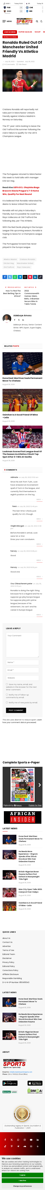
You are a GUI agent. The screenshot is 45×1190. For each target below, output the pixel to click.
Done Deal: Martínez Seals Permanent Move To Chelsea (22, 379)
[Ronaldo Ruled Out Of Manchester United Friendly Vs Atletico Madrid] (22, 91)
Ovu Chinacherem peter (21, 583)
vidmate (14, 477)
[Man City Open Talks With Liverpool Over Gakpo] (9, 892)
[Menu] (7, 21)
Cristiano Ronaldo (27, 259)
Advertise (6, 946)
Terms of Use (8, 950)
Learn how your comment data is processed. (22, 721)
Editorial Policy (8, 966)
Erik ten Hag (9, 263)
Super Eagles (25, 32)
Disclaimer (7, 958)
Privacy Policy (8, 962)
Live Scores (10, 32)
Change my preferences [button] (22, 1186)
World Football (10, 37)
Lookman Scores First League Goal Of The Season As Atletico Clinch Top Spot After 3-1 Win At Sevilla (22, 454)
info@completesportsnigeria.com (21, 1072)
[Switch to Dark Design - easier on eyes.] (41, 21)
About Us (6, 938)
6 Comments (10, 64)
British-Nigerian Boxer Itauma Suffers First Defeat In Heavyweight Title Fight (29, 875)
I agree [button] (23, 1175)
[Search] (37, 21)
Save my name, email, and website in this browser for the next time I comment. (21, 687)
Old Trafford (9, 267)
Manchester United (25, 263)
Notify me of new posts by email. (23, 702)
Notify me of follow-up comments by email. (17, 696)
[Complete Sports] (25, 21)
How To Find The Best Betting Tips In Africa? (12, 293)
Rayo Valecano (23, 267)
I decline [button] (22, 1180)
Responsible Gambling (12, 978)
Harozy (13, 567)
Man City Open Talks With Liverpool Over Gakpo (30, 890)
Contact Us (7, 942)
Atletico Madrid (10, 259)
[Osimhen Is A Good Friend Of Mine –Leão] (22, 400)
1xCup (38, 32)
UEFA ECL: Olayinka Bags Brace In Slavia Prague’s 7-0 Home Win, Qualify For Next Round (20, 191)
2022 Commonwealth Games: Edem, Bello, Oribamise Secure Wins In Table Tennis (31, 297)
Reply (39, 499)
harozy (13, 551)
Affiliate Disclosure (10, 974)
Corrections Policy (10, 970)
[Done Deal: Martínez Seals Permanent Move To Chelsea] (22, 363)
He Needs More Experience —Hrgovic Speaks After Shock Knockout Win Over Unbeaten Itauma (28, 856)
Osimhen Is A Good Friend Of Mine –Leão (20, 416)
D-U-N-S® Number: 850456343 (15, 982)
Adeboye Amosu (22, 315)
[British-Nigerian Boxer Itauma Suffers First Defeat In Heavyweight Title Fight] (9, 875)
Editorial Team (8, 954)
